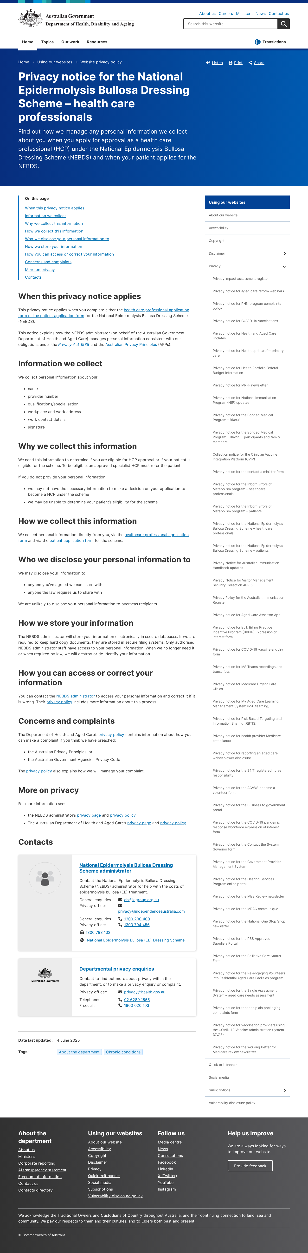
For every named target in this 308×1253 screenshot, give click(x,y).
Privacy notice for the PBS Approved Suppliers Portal (241, 940)
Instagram (167, 1189)
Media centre (170, 1142)
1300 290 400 (137, 919)
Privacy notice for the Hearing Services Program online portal (243, 881)
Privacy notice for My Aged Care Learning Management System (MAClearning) (246, 703)
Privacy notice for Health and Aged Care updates (244, 335)
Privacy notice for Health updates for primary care (248, 352)
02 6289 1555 (137, 999)
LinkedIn (165, 1169)
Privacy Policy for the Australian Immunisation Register (248, 599)
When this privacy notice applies (54, 208)
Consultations (170, 1155)
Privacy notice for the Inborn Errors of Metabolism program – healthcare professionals (242, 489)
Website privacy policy (101, 62)
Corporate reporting (36, 1163)
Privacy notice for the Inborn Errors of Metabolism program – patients (242, 508)
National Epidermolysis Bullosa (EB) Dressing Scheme (136, 940)
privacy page (89, 815)
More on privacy (40, 269)
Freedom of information (40, 1176)
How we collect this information (54, 231)
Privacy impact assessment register (241, 278)
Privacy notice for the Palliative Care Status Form (247, 958)
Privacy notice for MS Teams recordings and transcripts (247, 669)
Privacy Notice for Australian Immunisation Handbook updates (246, 565)
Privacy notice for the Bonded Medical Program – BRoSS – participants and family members (246, 437)
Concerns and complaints (48, 261)
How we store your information (53, 246)
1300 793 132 (98, 932)
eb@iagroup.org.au (141, 899)
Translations (274, 41)
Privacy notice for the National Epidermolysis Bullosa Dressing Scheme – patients (248, 548)
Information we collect (45, 215)
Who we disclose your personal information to (67, 238)
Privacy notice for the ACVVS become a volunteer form (244, 790)
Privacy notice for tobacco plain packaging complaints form (247, 1010)
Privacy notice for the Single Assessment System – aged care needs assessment (245, 992)
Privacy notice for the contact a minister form (248, 472)
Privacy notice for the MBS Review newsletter (248, 896)
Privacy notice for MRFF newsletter (240, 385)
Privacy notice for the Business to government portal (249, 807)
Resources (97, 41)
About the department (79, 1052)
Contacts (33, 277)
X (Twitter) (167, 1175)
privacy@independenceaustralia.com (151, 911)
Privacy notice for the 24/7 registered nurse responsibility (247, 772)
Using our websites (54, 62)
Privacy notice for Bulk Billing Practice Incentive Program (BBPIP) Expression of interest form (245, 632)
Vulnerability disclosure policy (232, 1103)
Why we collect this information (54, 223)
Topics (47, 41)
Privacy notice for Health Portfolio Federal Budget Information (245, 370)
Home (27, 41)
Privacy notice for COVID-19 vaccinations (245, 321)
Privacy (215, 266)
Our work (70, 41)
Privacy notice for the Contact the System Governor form (246, 846)
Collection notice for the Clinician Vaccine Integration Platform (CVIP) (245, 456)
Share (259, 62)
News (261, 13)
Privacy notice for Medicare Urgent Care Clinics (244, 686)
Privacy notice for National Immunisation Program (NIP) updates (244, 400)
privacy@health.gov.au (144, 992)
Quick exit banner (223, 1065)
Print (238, 62)
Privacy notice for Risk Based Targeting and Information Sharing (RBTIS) (247, 720)
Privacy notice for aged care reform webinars (248, 291)
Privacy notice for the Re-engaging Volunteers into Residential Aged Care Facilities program (249, 975)
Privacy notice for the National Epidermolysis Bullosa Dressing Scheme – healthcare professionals (248, 528)
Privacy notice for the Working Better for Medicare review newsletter (244, 1049)
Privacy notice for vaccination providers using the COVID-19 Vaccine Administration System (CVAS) (249, 1030)
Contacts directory (35, 1190)
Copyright (217, 240)
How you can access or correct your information (69, 254)
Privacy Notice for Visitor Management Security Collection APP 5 (243, 582)
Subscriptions (219, 1090)
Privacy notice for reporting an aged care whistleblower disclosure (245, 755)
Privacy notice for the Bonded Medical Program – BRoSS (243, 417)
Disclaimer (217, 253)
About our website (223, 215)
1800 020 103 (136, 1005)
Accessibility (218, 228)
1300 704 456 (137, 924)
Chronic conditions (123, 1052)
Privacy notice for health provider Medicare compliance (247, 738)
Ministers (244, 13)
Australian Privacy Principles (131, 344)
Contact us (279, 13)
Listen (217, 62)
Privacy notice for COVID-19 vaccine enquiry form (248, 651)
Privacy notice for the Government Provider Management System (247, 864)
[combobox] (230, 23)
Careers (226, 13)
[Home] (76, 18)
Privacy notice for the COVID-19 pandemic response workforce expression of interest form (246, 827)
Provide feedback (250, 1165)
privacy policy (59, 701)
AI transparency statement (42, 1169)
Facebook (167, 1162)
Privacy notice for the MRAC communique (245, 909)
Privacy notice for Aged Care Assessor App (247, 615)
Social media (219, 1077)
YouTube (165, 1182)
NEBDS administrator (75, 696)
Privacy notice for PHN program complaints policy (247, 305)
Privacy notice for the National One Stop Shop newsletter (249, 923)
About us (207, 13)
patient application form (72, 540)
